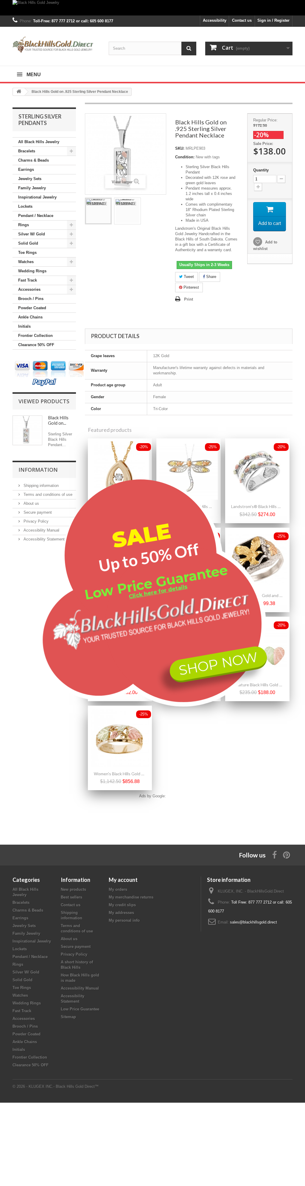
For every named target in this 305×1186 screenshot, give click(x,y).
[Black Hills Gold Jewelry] (152, 7)
